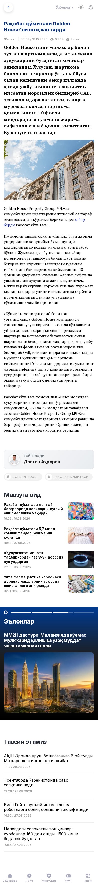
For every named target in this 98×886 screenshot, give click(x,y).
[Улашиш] (91, 7)
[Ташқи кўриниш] (81, 7)
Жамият (10, 39)
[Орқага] (8, 7)
